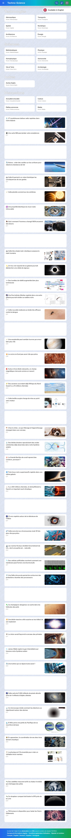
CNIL (33, 831)
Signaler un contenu (57, 833)
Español (28, 835)
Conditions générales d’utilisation (39, 833)
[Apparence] (62, 3)
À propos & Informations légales (17, 833)
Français (9, 835)
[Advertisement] (35, 152)
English (16, 835)
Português (36, 835)
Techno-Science (16, 3)
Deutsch (22, 835)
